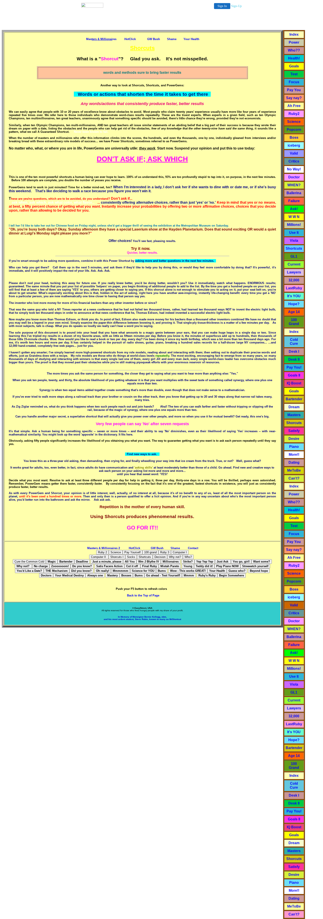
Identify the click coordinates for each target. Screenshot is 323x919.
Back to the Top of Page (142, 595)
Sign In (222, 6)
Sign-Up (236, 6)
